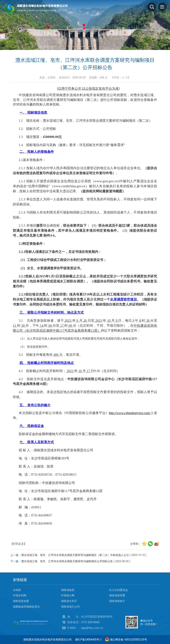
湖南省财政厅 (117, 601)
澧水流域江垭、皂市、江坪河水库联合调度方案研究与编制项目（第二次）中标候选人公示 (75, 555)
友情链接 (20, 579)
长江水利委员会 (118, 590)
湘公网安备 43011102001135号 (128, 639)
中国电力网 (67, 595)
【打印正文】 (18, 544)
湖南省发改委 (21, 601)
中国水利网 (19, 595)
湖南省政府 (67, 590)
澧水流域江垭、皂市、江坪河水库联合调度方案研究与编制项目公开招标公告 (67, 561)
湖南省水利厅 (69, 601)
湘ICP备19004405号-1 (88, 639)
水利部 (17, 590)
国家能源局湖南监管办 (26, 606)
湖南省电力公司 (70, 606)
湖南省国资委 (117, 595)
